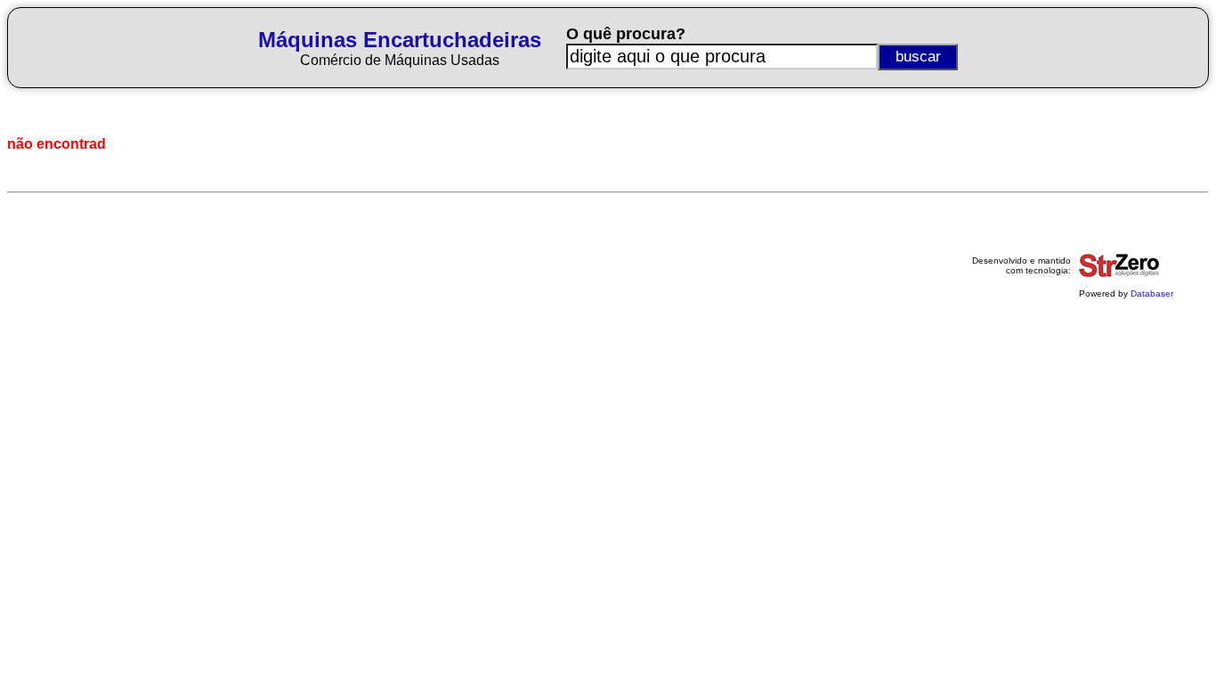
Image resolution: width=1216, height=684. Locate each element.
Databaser (1152, 293)
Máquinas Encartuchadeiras (399, 40)
